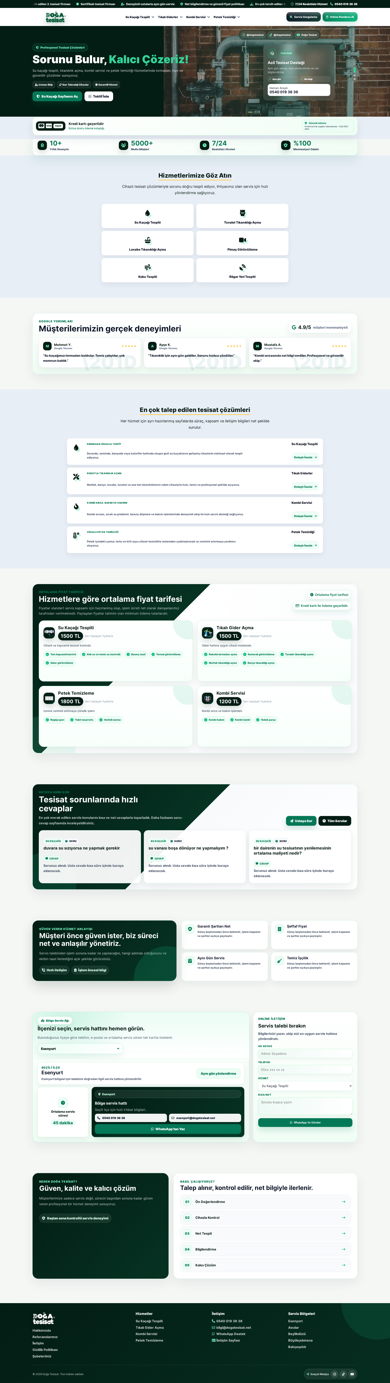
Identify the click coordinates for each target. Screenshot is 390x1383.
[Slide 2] (355, 72)
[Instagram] (334, 1372)
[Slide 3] (355, 78)
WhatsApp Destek (230, 1332)
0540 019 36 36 (229, 1319)
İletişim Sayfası (228, 1338)
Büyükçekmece (300, 1338)
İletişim (38, 1341)
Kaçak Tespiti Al (54, 93)
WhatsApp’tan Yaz (96, 93)
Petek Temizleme (149, 1338)
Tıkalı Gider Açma (150, 1325)
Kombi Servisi (196, 17)
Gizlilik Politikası (45, 1348)
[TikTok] (343, 1372)
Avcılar (293, 1325)
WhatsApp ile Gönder (307, 1120)
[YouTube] (352, 1372)
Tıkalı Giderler (168, 17)
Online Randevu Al (342, 16)
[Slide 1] (355, 67)
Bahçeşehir (297, 1345)
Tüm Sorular (337, 819)
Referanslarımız (45, 1335)
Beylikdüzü (297, 1332)
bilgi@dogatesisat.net (233, 1325)
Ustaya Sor (303, 819)
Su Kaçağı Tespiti (138, 17)
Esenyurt (295, 1319)
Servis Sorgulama (305, 16)
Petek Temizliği (225, 17)
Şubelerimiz (41, 1354)
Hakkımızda (41, 1328)
